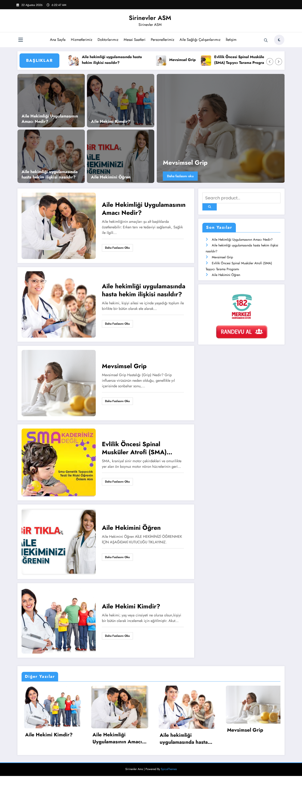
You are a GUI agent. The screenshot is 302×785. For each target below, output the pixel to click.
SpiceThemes (169, 778)
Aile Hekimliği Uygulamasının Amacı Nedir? (50, 119)
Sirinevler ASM (150, 17)
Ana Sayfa (58, 39)
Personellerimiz (162, 39)
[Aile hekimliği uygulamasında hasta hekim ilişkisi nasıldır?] (51, 156)
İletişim (231, 39)
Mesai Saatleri (134, 39)
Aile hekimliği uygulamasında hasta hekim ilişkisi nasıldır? (88, 60)
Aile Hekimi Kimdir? (110, 121)
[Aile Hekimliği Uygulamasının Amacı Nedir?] (51, 100)
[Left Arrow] (269, 61)
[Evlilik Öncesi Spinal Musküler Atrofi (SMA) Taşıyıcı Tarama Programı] (59, 462)
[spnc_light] (279, 40)
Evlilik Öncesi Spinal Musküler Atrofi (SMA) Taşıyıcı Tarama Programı (221, 60)
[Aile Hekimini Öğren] (118, 156)
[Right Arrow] (278, 61)
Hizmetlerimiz (81, 39)
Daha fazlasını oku (181, 176)
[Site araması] (266, 40)
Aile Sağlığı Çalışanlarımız (200, 39)
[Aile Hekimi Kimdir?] (120, 100)
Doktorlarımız (108, 39)
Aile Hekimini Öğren (111, 177)
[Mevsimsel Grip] (59, 382)
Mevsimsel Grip (158, 59)
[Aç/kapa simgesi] (20, 40)
